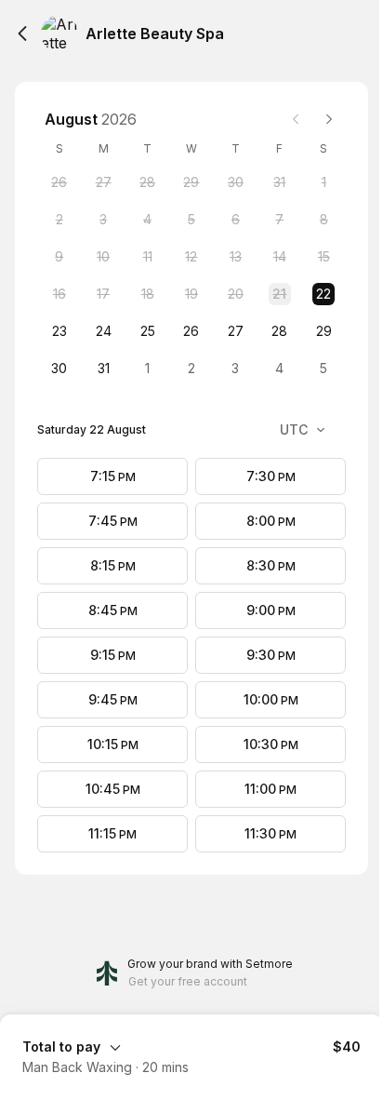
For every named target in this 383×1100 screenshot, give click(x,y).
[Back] (22, 33)
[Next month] (329, 119)
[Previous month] (295, 119)
